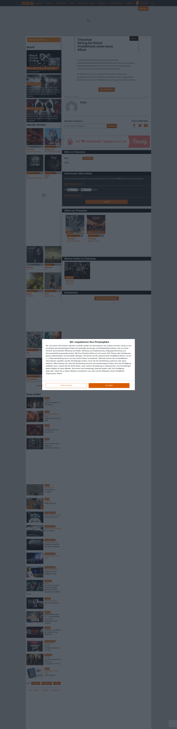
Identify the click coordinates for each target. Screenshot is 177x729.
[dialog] (88, 364)
